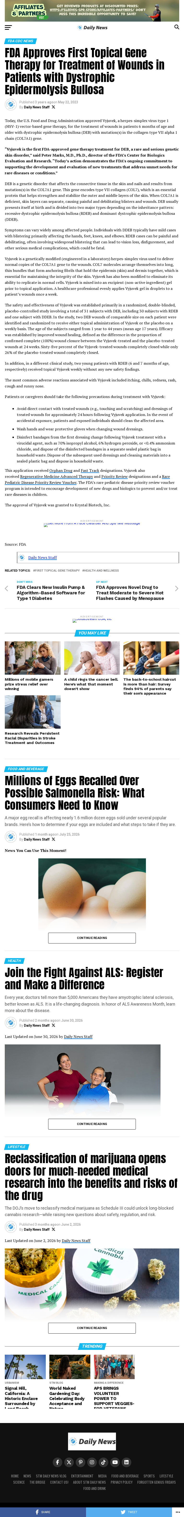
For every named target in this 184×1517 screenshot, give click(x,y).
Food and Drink (94, 1488)
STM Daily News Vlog (51, 1475)
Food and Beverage (125, 1475)
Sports (149, 1475)
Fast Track (90, 470)
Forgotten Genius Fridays (156, 1482)
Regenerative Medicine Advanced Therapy (56, 476)
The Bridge (37, 1482)
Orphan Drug (60, 470)
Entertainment (82, 1475)
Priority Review (114, 476)
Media (102, 1475)
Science (19, 1482)
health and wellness (101, 570)
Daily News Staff (37, 107)
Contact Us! (59, 1482)
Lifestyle (166, 1475)
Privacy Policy (121, 1482)
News (27, 1475)
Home (15, 1475)
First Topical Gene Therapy (57, 570)
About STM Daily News (89, 1482)
